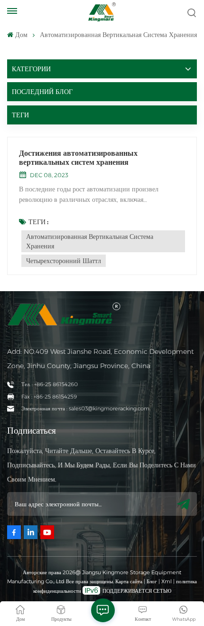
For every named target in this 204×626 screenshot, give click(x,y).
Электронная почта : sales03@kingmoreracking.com (85, 408)
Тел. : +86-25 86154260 (49, 384)
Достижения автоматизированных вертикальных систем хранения (78, 158)
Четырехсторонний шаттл (63, 260)
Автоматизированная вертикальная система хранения (89, 241)
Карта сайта (129, 581)
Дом (21, 34)
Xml (166, 581)
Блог (152, 581)
